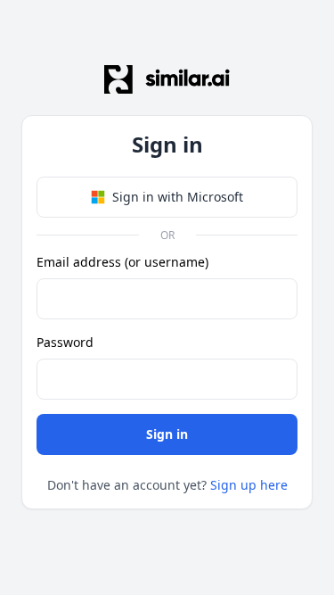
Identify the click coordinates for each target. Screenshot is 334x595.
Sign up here (249, 484)
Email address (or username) (122, 261)
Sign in (167, 434)
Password (65, 342)
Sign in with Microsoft (177, 196)
